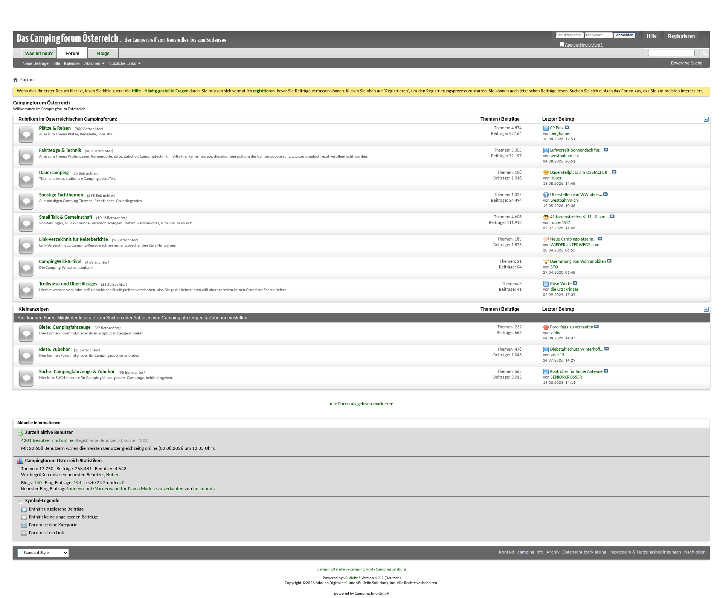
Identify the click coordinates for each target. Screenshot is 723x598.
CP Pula (557, 128)
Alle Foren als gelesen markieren (361, 404)
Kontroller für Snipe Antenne (576, 372)
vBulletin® (352, 578)
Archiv (553, 552)
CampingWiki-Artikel (60, 261)
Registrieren (681, 36)
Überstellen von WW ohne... (576, 195)
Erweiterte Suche (686, 63)
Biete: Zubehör (54, 349)
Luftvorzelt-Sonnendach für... (576, 150)
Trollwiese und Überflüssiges (68, 284)
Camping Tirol (361, 569)
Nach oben (695, 552)
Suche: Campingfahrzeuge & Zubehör (77, 372)
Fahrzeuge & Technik (60, 150)
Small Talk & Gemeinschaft (65, 217)
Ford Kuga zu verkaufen (571, 327)
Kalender (72, 63)
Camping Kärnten (332, 569)
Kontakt (506, 552)
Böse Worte (561, 284)
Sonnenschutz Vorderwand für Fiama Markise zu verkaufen (124, 488)
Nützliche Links (122, 63)
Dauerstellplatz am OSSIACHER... (580, 172)
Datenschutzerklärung (584, 552)
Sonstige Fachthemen (61, 195)
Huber (112, 474)
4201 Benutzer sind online (47, 440)
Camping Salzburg (391, 569)
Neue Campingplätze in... (573, 239)
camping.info (530, 552)
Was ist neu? (39, 53)
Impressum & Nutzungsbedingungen (645, 552)
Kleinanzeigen (33, 309)
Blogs (103, 53)
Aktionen (92, 63)
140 (38, 482)
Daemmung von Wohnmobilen (578, 261)
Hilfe (652, 36)
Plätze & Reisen (55, 128)
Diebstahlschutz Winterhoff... (576, 349)
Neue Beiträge (36, 63)
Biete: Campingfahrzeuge (65, 327)
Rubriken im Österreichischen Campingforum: (67, 119)
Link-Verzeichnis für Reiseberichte (73, 239)
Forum (72, 53)
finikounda (204, 488)
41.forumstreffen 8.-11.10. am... (579, 217)
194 (77, 482)
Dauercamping (54, 172)
